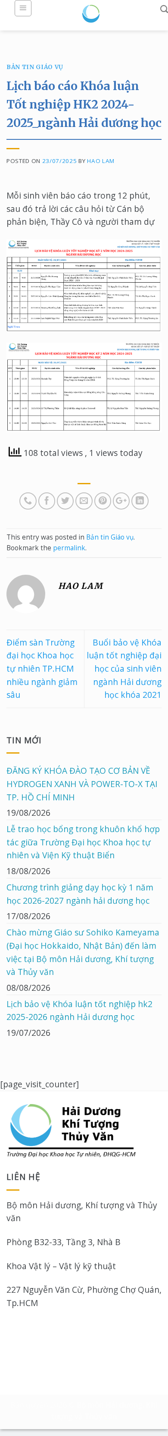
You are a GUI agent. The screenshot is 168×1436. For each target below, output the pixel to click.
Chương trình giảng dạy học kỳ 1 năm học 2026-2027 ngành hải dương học (79, 893)
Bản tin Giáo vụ (34, 67)
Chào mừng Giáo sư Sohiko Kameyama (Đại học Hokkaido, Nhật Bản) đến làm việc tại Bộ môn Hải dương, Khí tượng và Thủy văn (82, 951)
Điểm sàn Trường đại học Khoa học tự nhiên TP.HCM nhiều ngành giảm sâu (42, 669)
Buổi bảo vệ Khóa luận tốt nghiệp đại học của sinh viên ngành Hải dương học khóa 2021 (124, 669)
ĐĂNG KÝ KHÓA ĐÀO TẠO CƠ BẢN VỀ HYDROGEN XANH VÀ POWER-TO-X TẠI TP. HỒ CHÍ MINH (82, 783)
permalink (69, 547)
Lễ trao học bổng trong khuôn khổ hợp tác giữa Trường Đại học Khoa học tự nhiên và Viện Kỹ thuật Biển (83, 842)
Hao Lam (101, 161)
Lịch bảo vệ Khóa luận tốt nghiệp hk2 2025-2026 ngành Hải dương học (79, 1010)
